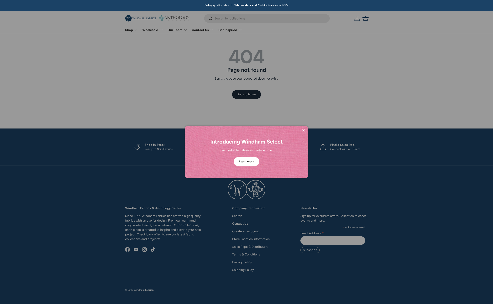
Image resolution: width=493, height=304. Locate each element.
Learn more (246, 161)
